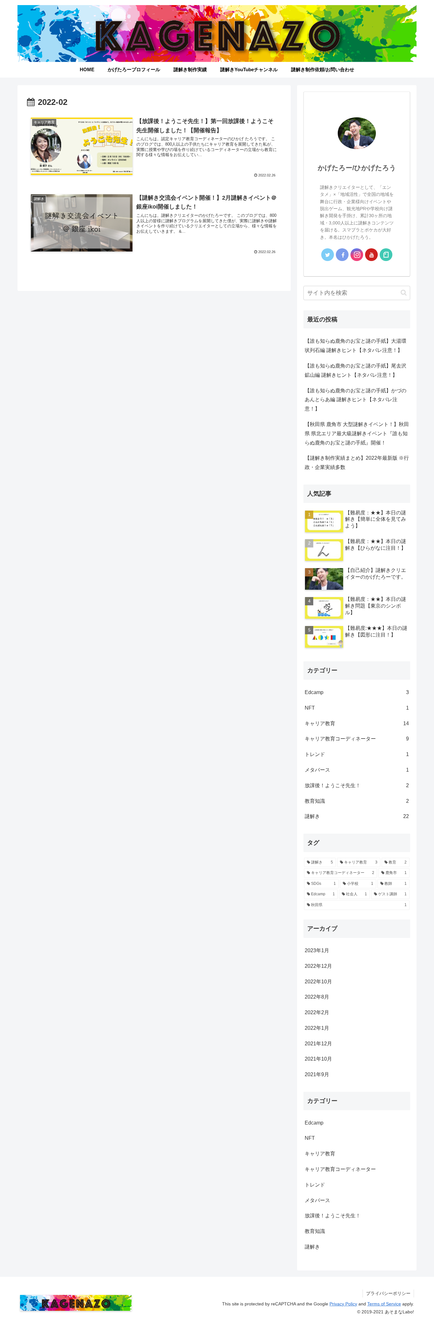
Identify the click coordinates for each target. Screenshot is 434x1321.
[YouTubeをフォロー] (371, 254)
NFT (357, 708)
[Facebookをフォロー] (342, 254)
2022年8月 (317, 997)
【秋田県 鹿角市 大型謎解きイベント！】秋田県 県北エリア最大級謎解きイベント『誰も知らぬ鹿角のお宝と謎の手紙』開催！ (357, 433)
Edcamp (357, 692)
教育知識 (357, 801)
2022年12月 (318, 966)
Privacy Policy (343, 1303)
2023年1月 (317, 950)
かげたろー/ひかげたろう (357, 167)
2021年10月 (318, 1059)
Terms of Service (384, 1303)
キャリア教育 (357, 723)
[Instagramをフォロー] (356, 254)
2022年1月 (317, 1028)
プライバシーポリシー (388, 1293)
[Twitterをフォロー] (327, 254)
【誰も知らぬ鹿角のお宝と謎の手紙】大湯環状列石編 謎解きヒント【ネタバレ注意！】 (355, 345)
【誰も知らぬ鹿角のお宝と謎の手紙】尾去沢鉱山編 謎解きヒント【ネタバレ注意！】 (355, 370)
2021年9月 (317, 1074)
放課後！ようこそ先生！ (357, 785)
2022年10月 (318, 981)
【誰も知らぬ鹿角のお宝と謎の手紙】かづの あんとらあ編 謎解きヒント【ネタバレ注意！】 (355, 400)
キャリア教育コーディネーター (357, 738)
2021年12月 (318, 1043)
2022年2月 (317, 1012)
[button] (403, 292)
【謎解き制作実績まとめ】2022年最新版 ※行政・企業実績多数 (357, 462)
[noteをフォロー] (386, 254)
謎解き (357, 816)
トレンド (357, 754)
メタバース (357, 770)
